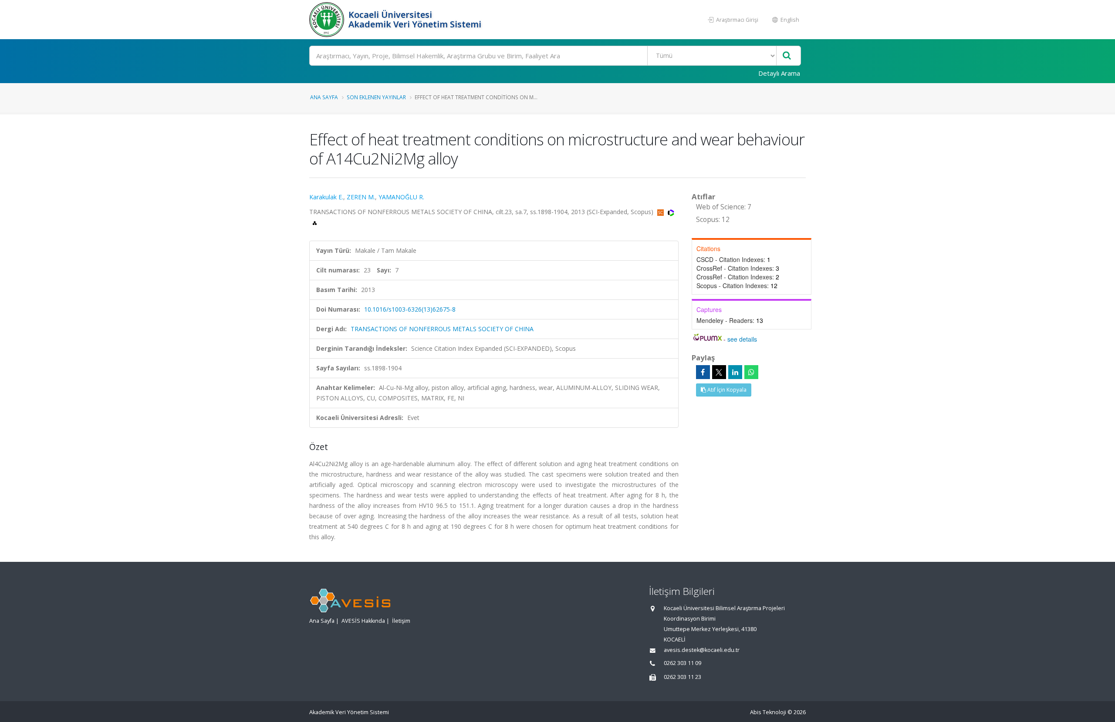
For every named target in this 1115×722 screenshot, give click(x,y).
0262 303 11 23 (682, 677)
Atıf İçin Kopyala (726, 389)
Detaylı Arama (779, 73)
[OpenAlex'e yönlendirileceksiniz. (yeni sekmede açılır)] (314, 222)
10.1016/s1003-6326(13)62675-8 (410, 309)
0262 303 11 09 (682, 663)
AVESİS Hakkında (363, 621)
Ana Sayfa (324, 97)
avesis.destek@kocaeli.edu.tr (702, 650)
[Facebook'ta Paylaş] (703, 372)
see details (742, 339)
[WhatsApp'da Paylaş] (751, 372)
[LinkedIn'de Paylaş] (735, 372)
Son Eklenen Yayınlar (376, 97)
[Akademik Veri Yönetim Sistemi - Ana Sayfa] (327, 19)
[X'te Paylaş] (719, 372)
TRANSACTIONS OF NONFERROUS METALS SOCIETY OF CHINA (442, 329)
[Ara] (787, 56)
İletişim (401, 621)
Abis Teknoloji (768, 712)
